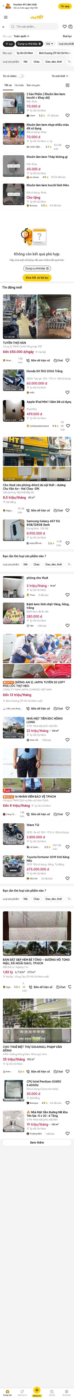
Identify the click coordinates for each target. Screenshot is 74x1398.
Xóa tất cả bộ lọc (37, 278)
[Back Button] (3, 26)
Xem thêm (37, 1142)
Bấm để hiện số (40, 360)
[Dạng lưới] (67, 85)
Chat (60, 360)
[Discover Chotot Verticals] (5, 17)
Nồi (25, 61)
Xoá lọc (67, 36)
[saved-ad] (64, 26)
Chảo (37, 61)
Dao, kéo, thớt (54, 61)
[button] (3, 6)
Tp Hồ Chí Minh (25, 53)
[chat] (70, 26)
